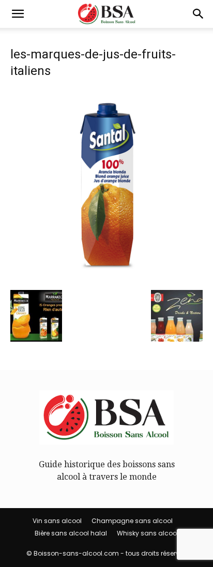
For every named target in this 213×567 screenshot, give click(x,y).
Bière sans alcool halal (71, 533)
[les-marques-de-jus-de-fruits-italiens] (106, 278)
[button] (17, 14)
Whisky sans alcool (147, 533)
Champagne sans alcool (132, 520)
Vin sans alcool (57, 520)
